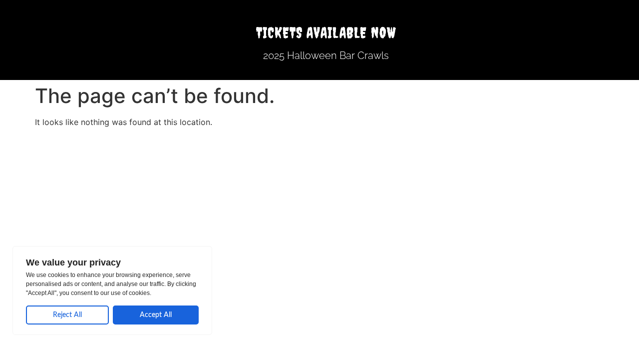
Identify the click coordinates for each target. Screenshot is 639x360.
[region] (112, 290)
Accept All (156, 315)
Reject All (67, 315)
